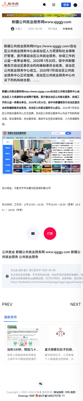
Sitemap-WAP (26, 396)
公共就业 (8, 252)
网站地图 (58, 392)
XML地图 (70, 392)
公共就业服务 (28, 257)
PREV (7, 304)
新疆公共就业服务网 (30, 252)
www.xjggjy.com (58, 252)
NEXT (75, 304)
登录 (66, 4)
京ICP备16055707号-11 (51, 396)
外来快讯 (68, 29)
